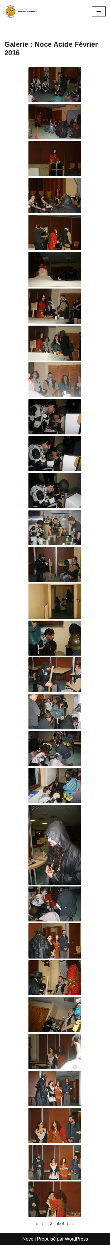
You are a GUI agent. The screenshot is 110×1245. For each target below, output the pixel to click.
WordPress (76, 1238)
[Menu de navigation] (99, 11)
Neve (27, 1238)
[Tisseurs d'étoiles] (22, 11)
